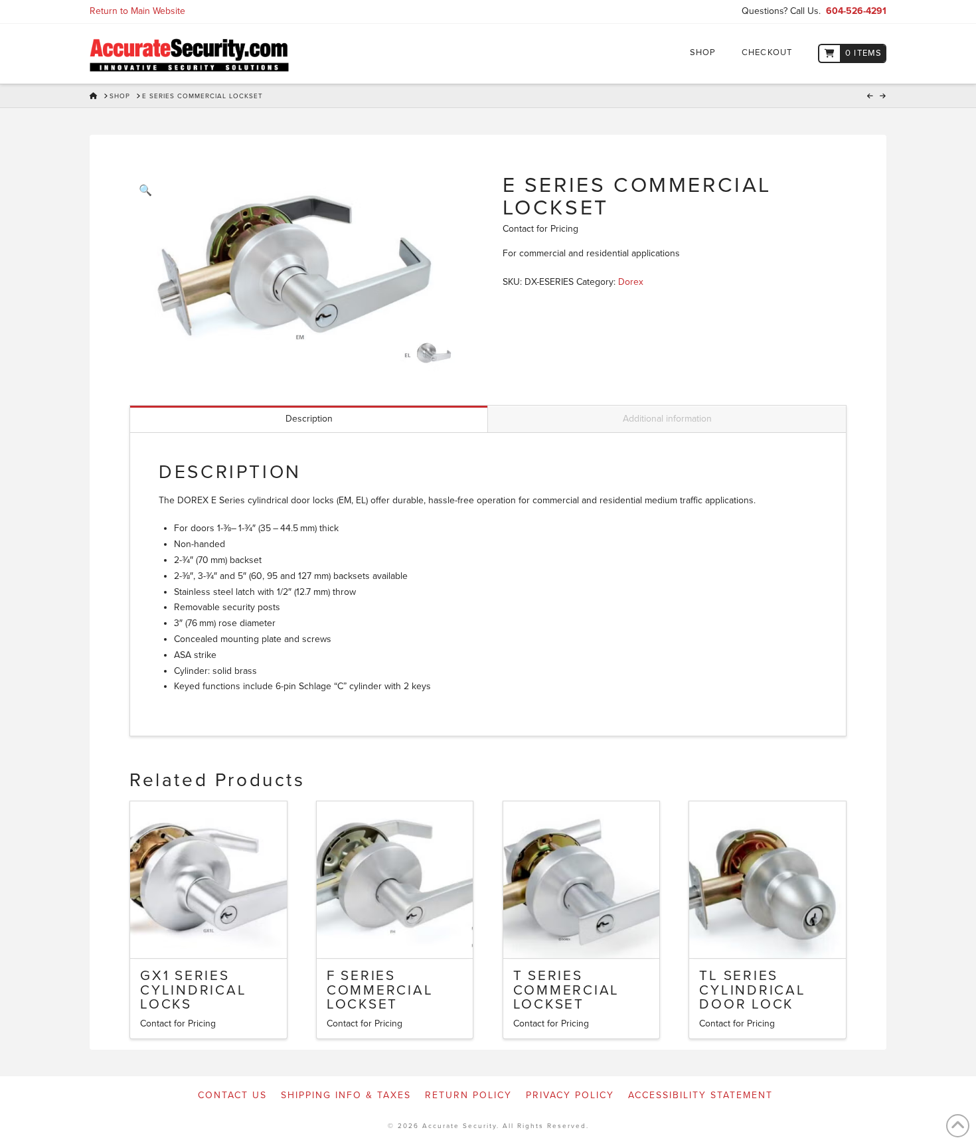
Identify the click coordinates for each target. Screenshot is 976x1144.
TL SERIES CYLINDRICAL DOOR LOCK (752, 990)
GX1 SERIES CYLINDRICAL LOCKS (193, 990)
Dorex (630, 281)
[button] (145, 190)
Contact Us (232, 1095)
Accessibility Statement (700, 1095)
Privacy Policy (570, 1095)
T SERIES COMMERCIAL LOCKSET (566, 990)
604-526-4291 (856, 11)
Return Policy (468, 1095)
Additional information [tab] (667, 418)
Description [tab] (309, 418)
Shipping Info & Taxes (346, 1095)
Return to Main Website (137, 11)
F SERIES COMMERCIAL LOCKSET (380, 990)
